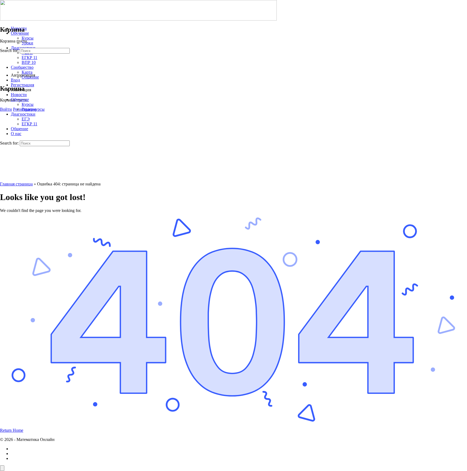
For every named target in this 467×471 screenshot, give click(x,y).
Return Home (11, 430)
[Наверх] (2, 468)
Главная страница (16, 184)
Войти (6, 109)
